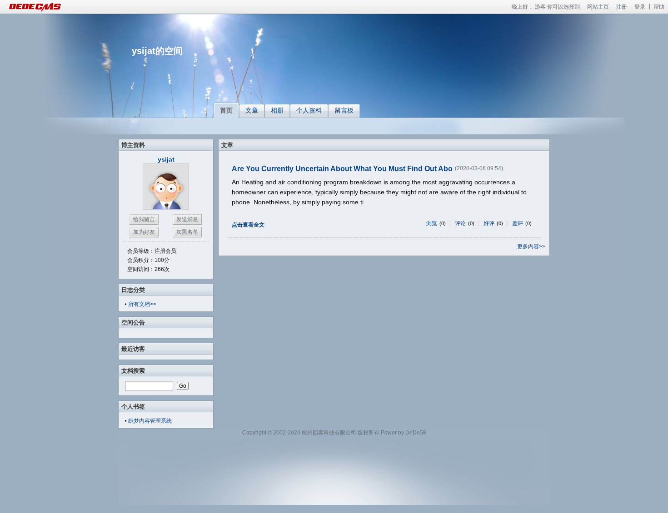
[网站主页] (45, 7)
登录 (639, 7)
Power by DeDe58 (403, 432)
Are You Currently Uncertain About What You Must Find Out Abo (342, 169)
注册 (621, 7)
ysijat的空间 (157, 51)
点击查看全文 (248, 225)
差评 (517, 223)
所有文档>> (142, 304)
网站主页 (598, 7)
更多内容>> (531, 246)
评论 (460, 223)
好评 (489, 223)
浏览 (431, 223)
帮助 (658, 7)
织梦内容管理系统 (150, 421)
